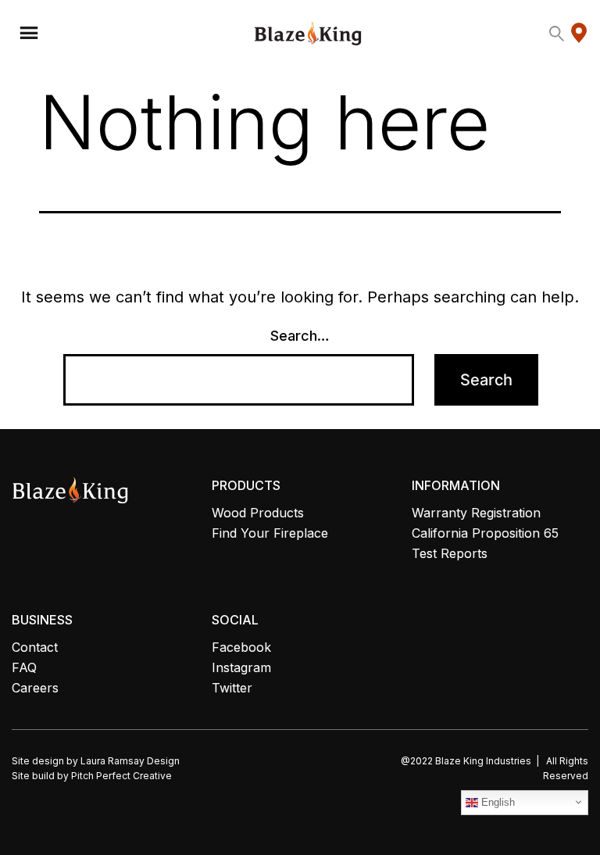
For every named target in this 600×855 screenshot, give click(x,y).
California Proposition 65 (485, 533)
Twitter (232, 688)
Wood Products (258, 513)
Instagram (241, 667)
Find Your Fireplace (270, 533)
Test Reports (450, 553)
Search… (300, 335)
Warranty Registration (476, 513)
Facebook (241, 647)
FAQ (24, 667)
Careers (35, 688)
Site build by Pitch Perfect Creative (92, 776)
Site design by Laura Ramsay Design (96, 761)
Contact (35, 647)
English (496, 801)
